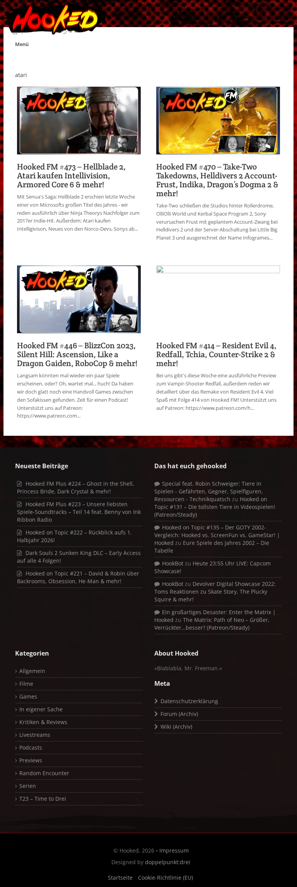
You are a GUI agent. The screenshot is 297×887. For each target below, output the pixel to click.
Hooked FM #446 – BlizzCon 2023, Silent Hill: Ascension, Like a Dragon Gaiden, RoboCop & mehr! (77, 354)
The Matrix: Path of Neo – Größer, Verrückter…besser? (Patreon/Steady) (212, 623)
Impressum (174, 850)
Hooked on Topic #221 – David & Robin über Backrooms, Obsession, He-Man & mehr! (78, 577)
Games (28, 696)
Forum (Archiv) (179, 713)
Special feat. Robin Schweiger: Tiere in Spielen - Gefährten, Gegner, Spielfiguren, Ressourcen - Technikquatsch (208, 491)
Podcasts (30, 747)
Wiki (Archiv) (176, 726)
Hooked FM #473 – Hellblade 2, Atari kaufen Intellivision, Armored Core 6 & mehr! (71, 175)
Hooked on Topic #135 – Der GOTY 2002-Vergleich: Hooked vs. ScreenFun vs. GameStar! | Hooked (217, 535)
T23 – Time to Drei (42, 798)
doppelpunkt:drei (167, 862)
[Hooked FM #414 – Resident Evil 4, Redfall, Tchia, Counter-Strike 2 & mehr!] (218, 298)
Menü (22, 44)
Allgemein (32, 671)
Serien (27, 785)
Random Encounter (44, 773)
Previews (30, 760)
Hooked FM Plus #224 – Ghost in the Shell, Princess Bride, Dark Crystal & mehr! (75, 487)
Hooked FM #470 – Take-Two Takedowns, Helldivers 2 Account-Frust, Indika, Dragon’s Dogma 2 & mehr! (217, 180)
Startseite (120, 877)
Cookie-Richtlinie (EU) (165, 877)
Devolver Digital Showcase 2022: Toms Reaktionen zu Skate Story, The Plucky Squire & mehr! (215, 591)
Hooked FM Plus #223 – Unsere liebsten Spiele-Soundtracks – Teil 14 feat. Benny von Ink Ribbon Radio (79, 511)
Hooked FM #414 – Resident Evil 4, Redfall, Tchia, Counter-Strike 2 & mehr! (216, 354)
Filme (26, 683)
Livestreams (34, 734)
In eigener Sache (41, 709)
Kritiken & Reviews (43, 722)
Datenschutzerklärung (189, 701)
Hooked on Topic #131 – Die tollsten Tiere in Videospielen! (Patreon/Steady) (214, 506)
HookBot (172, 563)
